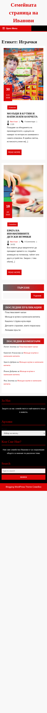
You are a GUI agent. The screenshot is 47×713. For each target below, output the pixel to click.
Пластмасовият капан (15, 312)
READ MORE (15, 153)
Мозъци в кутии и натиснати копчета (22, 317)
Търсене (23, 287)
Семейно (12, 224)
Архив (4, 429)
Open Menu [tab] (12, 28)
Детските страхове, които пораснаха (22, 326)
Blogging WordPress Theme (19, 487)
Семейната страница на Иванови (23, 12)
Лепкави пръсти (12, 330)
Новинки (12, 107)
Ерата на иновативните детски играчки (19, 233)
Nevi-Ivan (14, 122)
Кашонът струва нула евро (18, 321)
